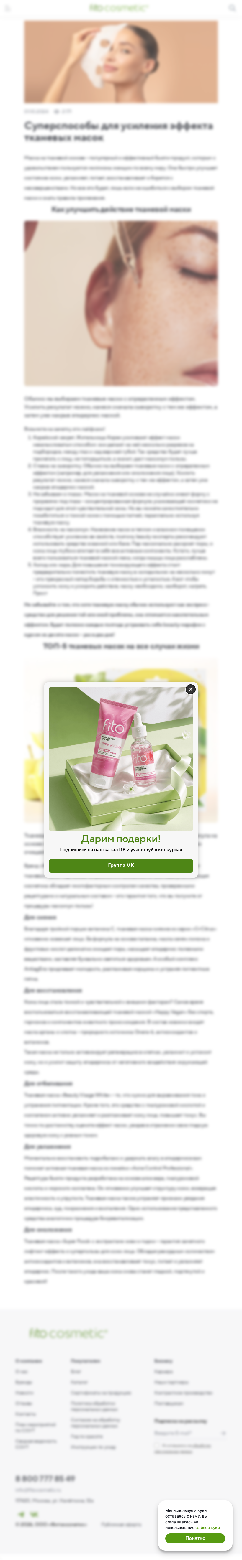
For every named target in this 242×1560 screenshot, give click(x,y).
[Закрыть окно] (190, 689)
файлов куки (207, 1527)
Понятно (195, 1538)
